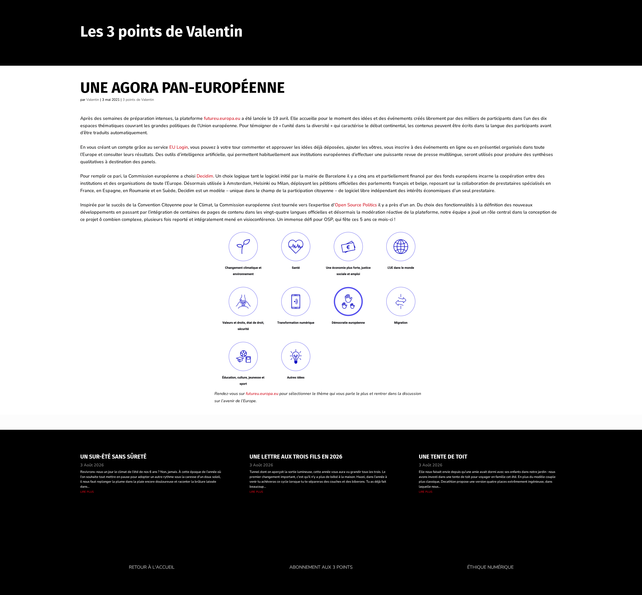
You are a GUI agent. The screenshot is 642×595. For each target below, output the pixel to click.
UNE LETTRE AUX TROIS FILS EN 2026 (296, 456)
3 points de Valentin (138, 99)
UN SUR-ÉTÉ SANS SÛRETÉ (113, 456)
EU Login (178, 147)
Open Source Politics (356, 205)
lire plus (87, 491)
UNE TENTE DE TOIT (443, 456)
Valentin (92, 99)
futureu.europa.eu (222, 118)
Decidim (205, 176)
